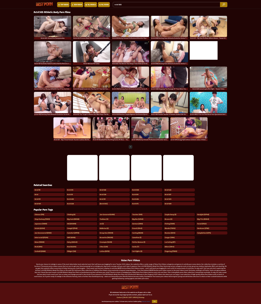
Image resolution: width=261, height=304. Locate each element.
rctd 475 (135, 204)
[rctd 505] (104, 204)
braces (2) (168, 219)
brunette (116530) (106, 237)
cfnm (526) (104, 247)
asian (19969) (39, 242)
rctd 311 (70, 194)
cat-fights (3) (137, 251)
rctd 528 (70, 204)
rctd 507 (168, 194)
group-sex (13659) (106, 233)
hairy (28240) (72, 242)
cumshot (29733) (73, 233)
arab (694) (38, 247)
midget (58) (71, 251)
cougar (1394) (170, 237)
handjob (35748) (203, 214)
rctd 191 (37, 190)
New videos (78, 5)
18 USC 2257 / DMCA (130, 297)
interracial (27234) (41, 237)
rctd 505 (168, 199)
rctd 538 (103, 194)
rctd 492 (103, 190)
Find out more (146, 301)
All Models (92, 5)
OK (155, 301)
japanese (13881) (41, 224)
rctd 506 (135, 190)
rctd (36, 194)
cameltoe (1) (136, 237)
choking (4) (71, 214)
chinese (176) (39, 214)
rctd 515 (70, 190)
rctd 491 (38, 204)
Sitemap (141, 297)
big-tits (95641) (203, 219)
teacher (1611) (137, 214)
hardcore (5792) (203, 228)
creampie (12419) (106, 242)
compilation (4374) (204, 233)
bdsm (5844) (169, 247)
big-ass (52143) (137, 219)
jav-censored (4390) (107, 214)
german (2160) (137, 224)
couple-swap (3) (170, 214)
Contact (119, 297)
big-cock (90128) (73, 219)
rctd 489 (168, 204)
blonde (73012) (170, 228)
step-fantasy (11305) (42, 219)
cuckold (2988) (40, 251)
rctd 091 (135, 194)
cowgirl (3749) (72, 228)
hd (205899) (71, 224)
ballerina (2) (104, 228)
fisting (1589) (170, 224)
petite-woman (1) (138, 242)
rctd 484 (135, 199)
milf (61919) (71, 237)
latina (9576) (104, 251)
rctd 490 (70, 199)
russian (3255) (170, 233)
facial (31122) (202, 224)
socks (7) (135, 247)
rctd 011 (37, 199)
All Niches (105, 5)
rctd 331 (103, 199)
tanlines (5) (104, 219)
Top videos (64, 5)
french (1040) (137, 228)
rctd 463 (168, 190)
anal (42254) (71, 247)
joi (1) (102, 224)
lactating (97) (170, 242)
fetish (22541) (40, 228)
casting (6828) (137, 233)
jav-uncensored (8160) (43, 233)
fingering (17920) (171, 251)
